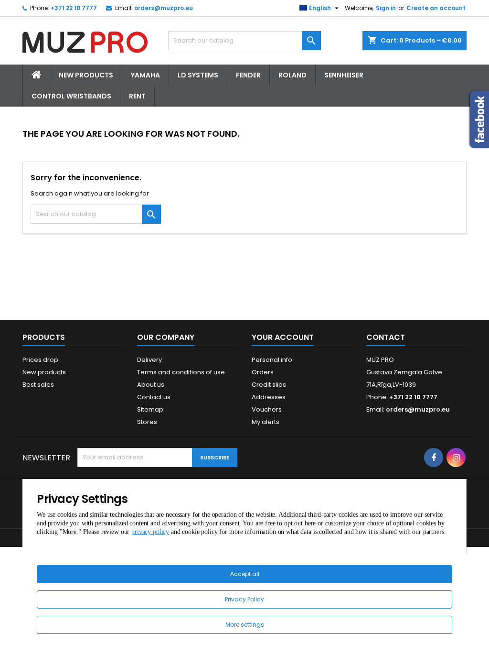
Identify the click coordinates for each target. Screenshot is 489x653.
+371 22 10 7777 (74, 8)
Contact (385, 337)
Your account (283, 337)
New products (44, 372)
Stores (147, 421)
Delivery (149, 359)
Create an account (436, 8)
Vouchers (267, 409)
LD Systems (198, 75)
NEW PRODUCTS (86, 75)
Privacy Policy (244, 599)
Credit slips (269, 384)
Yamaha (145, 75)
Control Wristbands (71, 96)
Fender (248, 75)
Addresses (269, 397)
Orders (263, 372)
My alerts (265, 421)
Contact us (153, 397)
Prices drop (40, 359)
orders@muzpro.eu (163, 8)
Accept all (244, 574)
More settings (244, 624)
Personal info (272, 359)
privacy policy (150, 531)
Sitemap (150, 409)
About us (150, 384)
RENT (137, 96)
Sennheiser (343, 75)
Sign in (386, 8)
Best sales (38, 384)
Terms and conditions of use (181, 372)
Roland (292, 75)
